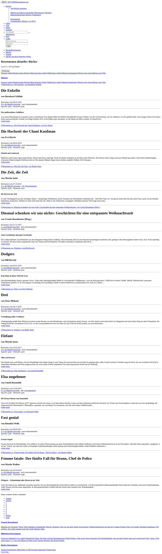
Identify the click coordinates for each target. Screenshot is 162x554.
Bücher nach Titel (99, 73)
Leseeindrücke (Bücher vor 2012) (23, 21)
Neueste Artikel (7, 73)
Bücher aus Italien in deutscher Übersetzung (27, 13)
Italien (8, 28)
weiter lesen (5, 121)
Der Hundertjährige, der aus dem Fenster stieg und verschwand (115, 538)
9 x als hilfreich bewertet (10, 391)
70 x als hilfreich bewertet (10, 145)
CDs (7, 26)
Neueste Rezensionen (9, 522)
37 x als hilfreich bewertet (10, 431)
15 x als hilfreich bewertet (10, 309)
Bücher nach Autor (85, 73)
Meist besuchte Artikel (38, 73)
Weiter (8, 516)
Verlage (4, 550)
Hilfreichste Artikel (54, 73)
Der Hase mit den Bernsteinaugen (45, 538)
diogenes (4, 78)
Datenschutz (51, 550)
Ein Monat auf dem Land (23, 541)
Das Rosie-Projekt (50, 541)
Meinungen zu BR (24, 550)
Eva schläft (13, 538)
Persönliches (11, 550)
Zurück (8, 501)
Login (8, 39)
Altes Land (75, 538)
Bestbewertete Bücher (21, 73)
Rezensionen (15, 19)
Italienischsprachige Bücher (21, 15)
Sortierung (5, 71)
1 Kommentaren (30, 391)
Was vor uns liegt (59, 527)
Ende (8, 518)
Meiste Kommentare (69, 73)
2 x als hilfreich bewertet (10, 472)
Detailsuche (10, 34)
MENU (4, 2)
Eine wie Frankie (126, 527)
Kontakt (34, 550)
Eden (35, 529)
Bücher (8, 6)
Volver (12, 527)
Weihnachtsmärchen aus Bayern (93, 527)
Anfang (8, 498)
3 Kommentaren (31, 186)
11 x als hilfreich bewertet (10, 186)
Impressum (42, 550)
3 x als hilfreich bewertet (10, 227)
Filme (8, 23)
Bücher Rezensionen (9, 545)
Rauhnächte (34, 527)
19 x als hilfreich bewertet (10, 104)
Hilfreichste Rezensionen (11, 534)
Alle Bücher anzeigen (18, 8)
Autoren (9, 30)
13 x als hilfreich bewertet (10, 350)
